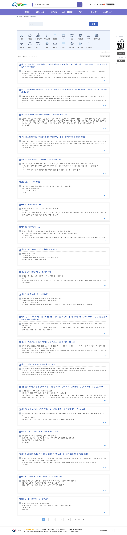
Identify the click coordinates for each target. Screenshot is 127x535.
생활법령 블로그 (63, 529)
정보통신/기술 (63, 47)
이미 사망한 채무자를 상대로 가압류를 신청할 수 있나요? (41, 476)
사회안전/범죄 (80, 47)
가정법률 (30, 39)
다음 (79, 519)
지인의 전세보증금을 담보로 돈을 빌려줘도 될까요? (39, 364)
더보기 (105, 80)
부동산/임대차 (47, 39)
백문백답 (54, 12)
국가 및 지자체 (88, 47)
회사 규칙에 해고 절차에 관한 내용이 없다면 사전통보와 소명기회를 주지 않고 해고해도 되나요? (55, 454)
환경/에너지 (71, 47)
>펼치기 (103, 52)
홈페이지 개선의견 (75, 531)
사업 (63, 39)
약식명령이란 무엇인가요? (30, 227)
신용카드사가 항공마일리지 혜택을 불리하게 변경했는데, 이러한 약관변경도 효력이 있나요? (53, 137)
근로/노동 (38, 47)
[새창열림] (16, 530)
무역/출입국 (80, 39)
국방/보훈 (55, 47)
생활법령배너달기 (79, 529)
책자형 (26, 12)
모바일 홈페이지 (55, 529)
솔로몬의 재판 (67, 12)
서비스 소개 (107, 12)
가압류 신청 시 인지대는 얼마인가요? (34, 499)
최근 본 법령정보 (99, 4)
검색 (79, 4)
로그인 (91, 4)
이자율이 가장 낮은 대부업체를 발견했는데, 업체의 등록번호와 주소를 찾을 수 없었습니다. (53, 409)
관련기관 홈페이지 (104, 530)
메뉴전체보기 (14, 12)
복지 (47, 47)
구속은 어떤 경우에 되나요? (31, 204)
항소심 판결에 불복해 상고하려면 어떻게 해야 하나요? (40, 249)
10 (75, 519)
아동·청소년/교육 (38, 39)
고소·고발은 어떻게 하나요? (31, 182)
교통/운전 (30, 47)
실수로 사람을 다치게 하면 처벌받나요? (35, 294)
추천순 (25, 56)
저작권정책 (38, 529)
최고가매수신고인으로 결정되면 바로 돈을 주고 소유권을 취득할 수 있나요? (48, 342)
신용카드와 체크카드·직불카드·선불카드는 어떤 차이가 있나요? (44, 114)
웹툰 (81, 12)
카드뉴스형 (40, 12)
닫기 (108, 52)
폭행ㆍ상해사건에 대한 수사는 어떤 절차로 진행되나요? (41, 159)
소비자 (88, 39)
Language (111, 4)
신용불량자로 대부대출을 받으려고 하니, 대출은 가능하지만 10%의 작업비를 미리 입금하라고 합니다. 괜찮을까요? (62, 386)
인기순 (19, 56)
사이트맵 (44, 529)
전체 (21, 39)
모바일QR (71, 529)
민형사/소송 (21, 47)
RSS (49, 529)
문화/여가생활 (97, 39)
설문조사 (121, 61)
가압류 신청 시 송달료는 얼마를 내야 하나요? (37, 271)
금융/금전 (55, 39)
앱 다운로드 (121, 53)
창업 (72, 39)
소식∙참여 (94, 12)
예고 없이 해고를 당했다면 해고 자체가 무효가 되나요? (40, 431)
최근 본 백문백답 (33, 56)
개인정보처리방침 (29, 529)
